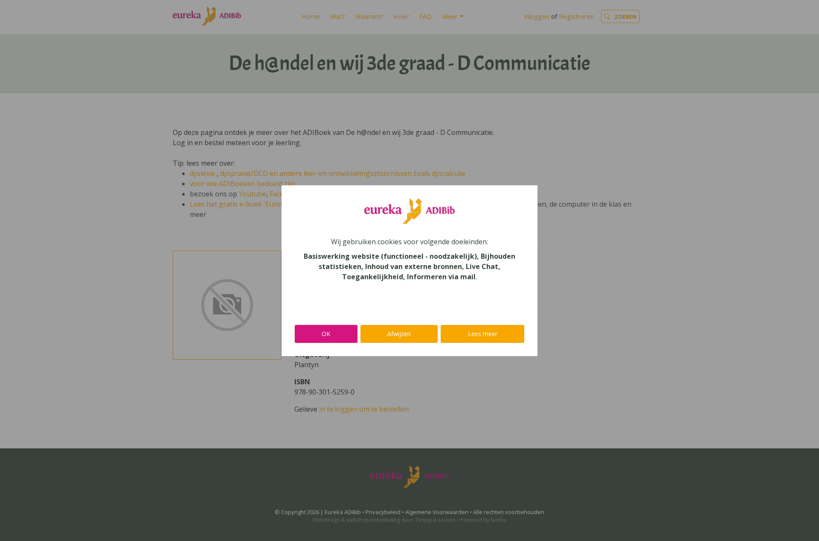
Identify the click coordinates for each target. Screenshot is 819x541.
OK (326, 334)
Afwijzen (399, 334)
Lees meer (482, 334)
